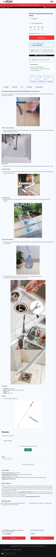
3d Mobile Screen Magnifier (37, 530)
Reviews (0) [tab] (14, 87)
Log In (28, 449)
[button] (35, 51)
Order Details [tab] (29, 87)
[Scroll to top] (53, 553)
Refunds (19, 549)
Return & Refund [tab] (39, 87)
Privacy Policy (14, 549)
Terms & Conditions (6, 549)
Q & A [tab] (22, 87)
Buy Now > (42, 37)
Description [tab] (6, 87)
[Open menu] (3, 1)
